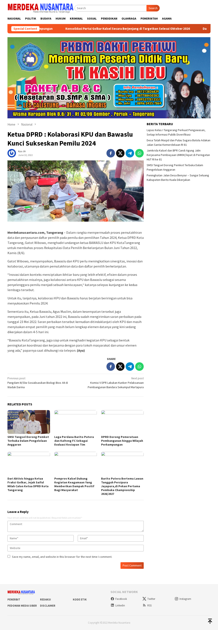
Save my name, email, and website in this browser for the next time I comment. (62, 557)
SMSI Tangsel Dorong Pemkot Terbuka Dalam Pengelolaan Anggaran (28, 440)
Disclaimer (47, 605)
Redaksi (45, 599)
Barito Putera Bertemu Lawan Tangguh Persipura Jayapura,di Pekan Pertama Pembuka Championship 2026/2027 (122, 486)
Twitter (151, 599)
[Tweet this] (120, 153)
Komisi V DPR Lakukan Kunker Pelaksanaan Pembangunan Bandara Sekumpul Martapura (116, 382)
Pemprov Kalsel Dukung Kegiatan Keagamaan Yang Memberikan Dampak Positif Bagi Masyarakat (74, 484)
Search (153, 8)
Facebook (121, 599)
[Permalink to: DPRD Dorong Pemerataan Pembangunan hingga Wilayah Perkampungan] (122, 422)
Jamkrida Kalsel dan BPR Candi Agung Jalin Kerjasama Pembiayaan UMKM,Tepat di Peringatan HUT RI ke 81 (178, 155)
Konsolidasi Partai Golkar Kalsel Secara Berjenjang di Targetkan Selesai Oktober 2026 (104, 29)
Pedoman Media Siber (22, 605)
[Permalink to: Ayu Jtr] (11, 153)
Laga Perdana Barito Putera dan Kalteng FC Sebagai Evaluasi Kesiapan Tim (74, 440)
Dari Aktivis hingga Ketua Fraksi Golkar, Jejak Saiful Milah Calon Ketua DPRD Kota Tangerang (28, 484)
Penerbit (13, 599)
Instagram (185, 599)
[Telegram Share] (130, 153)
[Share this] (110, 153)
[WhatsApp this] (139, 153)
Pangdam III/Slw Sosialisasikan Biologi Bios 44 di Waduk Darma (37, 382)
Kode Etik (80, 599)
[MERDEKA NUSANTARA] (41, 8)
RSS (149, 605)
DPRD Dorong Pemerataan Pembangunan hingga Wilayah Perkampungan (122, 440)
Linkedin (120, 605)
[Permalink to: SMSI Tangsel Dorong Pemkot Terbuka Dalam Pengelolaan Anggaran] (28, 422)
